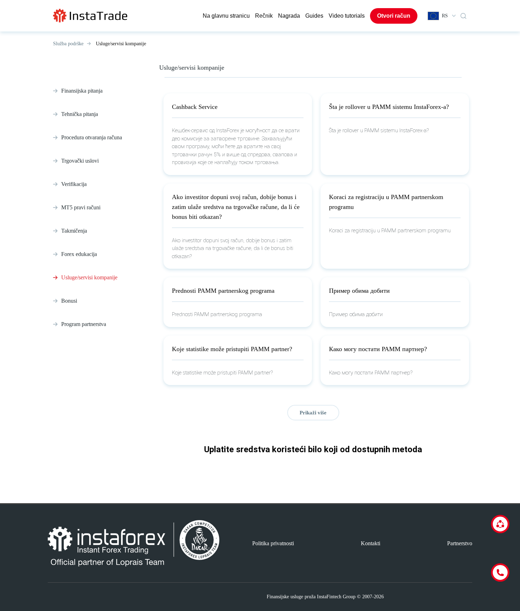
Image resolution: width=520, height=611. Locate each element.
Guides (314, 16)
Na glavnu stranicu (226, 16)
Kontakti (370, 543)
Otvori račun (393, 16)
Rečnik (264, 16)
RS (445, 15)
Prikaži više (313, 412)
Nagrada (289, 16)
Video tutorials (347, 16)
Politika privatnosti (273, 543)
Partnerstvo (459, 543)
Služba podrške (68, 43)
